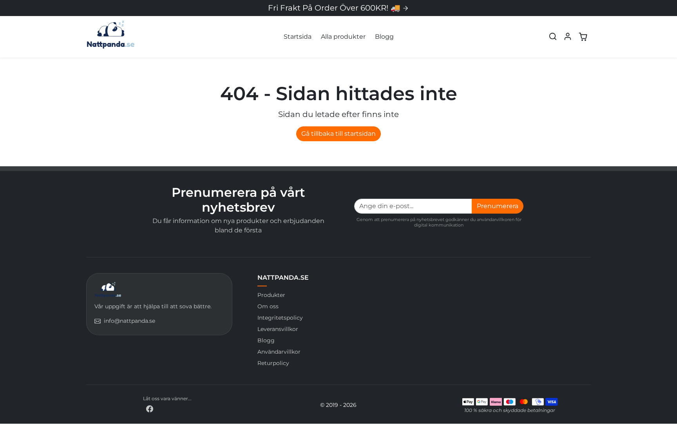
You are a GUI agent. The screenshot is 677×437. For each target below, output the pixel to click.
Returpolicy (273, 363)
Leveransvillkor (277, 329)
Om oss (268, 306)
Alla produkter (343, 36)
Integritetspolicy (280, 317)
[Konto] (567, 36)
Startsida (297, 36)
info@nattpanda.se (129, 320)
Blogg (384, 36)
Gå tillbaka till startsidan (338, 133)
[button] (552, 36)
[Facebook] (149, 408)
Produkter (271, 295)
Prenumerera (497, 206)
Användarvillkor (278, 351)
